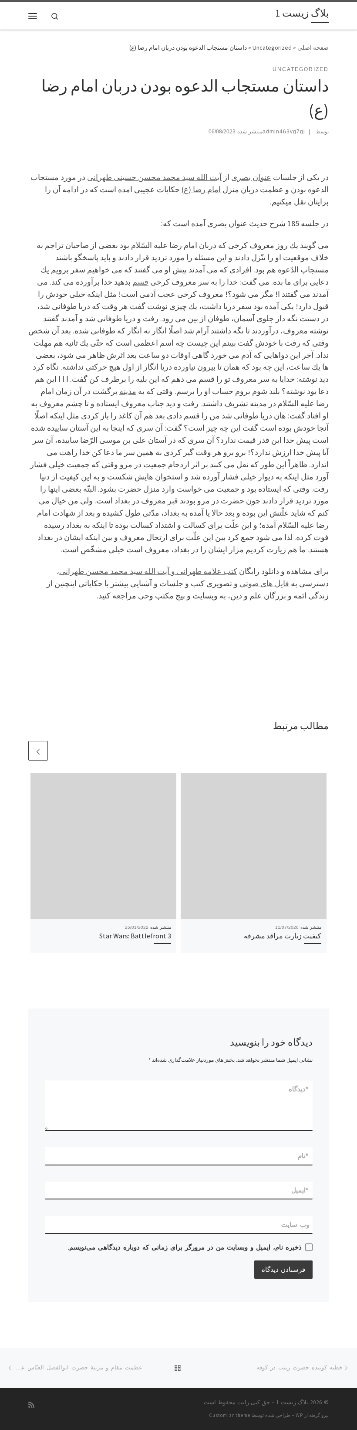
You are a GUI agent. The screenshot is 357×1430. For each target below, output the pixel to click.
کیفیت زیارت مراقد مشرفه (282, 935)
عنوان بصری (251, 177)
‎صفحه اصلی (313, 47)
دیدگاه (299, 1089)
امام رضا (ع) (201, 189)
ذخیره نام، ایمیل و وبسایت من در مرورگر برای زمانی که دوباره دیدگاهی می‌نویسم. (184, 1247)
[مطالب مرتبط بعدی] (38, 751)
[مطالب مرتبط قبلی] (59, 751)
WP (299, 1415)
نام (303, 1155)
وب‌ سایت (295, 1224)
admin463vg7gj (284, 132)
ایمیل (300, 1190)
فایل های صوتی (264, 583)
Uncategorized (272, 47)
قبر (173, 501)
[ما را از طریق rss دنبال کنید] (31, 1404)
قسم (140, 282)
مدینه (127, 391)
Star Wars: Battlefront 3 (135, 935)
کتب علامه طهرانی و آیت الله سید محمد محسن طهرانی (148, 571)
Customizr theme (229, 1415)
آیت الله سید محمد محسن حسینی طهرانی (154, 177)
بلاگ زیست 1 (292, 1402)
